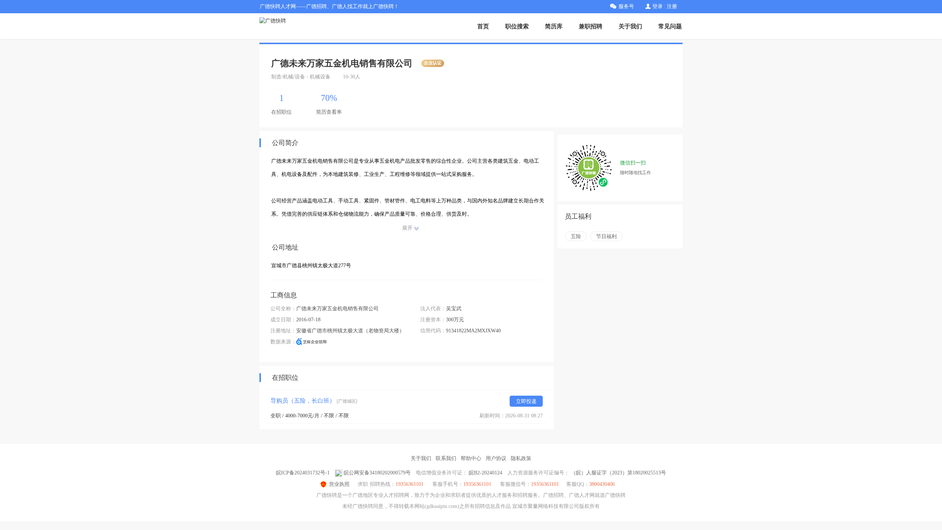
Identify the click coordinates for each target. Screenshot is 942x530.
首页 (483, 26)
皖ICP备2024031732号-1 (303, 473)
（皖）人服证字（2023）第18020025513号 (618, 473)
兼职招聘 (590, 26)
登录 (657, 6)
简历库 (554, 26)
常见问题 (670, 26)
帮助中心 (471, 458)
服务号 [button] (626, 6)
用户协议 (496, 458)
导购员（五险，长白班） (313, 401)
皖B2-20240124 (485, 473)
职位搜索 (517, 26)
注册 (672, 6)
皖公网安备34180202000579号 (377, 473)
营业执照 (339, 484)
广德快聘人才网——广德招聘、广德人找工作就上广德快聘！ (329, 6)
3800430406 (602, 484)
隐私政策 (521, 458)
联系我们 (446, 458)
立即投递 (526, 401)
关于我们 (630, 26)
